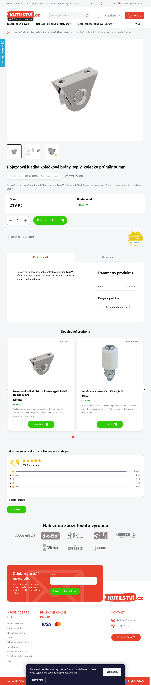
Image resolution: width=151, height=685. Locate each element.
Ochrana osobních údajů (18, 642)
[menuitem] (20, 24)
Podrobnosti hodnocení (50, 176)
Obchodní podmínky (59, 3)
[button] (73, 437)
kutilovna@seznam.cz (127, 620)
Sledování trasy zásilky (17, 651)
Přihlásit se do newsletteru (65, 591)
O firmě (76, 3)
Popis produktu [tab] (41, 257)
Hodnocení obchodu (16, 3)
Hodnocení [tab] (107, 257)
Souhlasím (112, 672)
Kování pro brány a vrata (118, 307)
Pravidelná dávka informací (19, 656)
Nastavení (37, 679)
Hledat (87, 15)
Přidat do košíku (45, 220)
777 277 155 (123, 626)
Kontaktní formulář (126, 637)
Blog (9, 661)
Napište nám (12, 647)
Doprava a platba (37, 3)
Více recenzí (16, 509)
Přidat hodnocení (17, 500)
